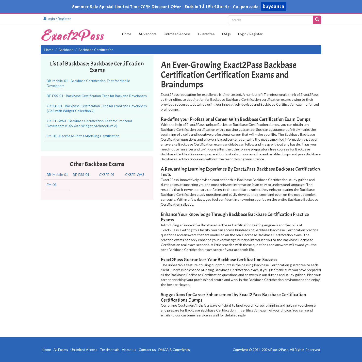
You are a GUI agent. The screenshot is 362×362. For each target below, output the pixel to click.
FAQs (226, 34)
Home (126, 34)
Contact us (147, 349)
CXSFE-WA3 (134, 174)
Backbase (66, 50)
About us (129, 349)
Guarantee (206, 34)
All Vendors (147, 34)
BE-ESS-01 (81, 174)
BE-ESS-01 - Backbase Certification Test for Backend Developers (97, 96)
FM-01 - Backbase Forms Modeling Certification (83, 136)
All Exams (60, 349)
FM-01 (52, 184)
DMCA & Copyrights (174, 349)
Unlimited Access (177, 34)
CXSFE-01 (107, 174)
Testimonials (109, 349)
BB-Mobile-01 (57, 174)
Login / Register (59, 18)
